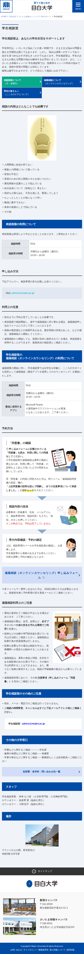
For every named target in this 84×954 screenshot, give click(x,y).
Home (4, 17)
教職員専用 (43, 950)
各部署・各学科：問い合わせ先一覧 (41, 771)
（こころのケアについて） (17, 93)
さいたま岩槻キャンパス (28, 17)
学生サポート (46, 17)
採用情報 (70, 950)
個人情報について (57, 950)
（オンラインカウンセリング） (59, 82)
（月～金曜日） (12, 82)
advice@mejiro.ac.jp (23, 293)
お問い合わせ (16, 950)
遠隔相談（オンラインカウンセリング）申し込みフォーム (41, 575)
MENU (78, 9)
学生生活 (12, 17)
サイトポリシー (30, 950)
